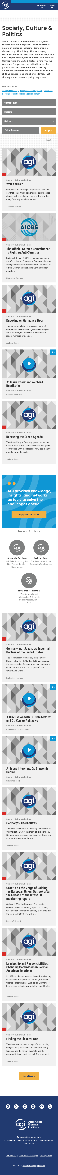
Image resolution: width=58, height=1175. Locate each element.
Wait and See (14, 184)
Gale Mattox (11, 729)
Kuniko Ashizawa (23, 729)
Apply (48, 130)
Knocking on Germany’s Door (25, 321)
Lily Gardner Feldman (14, 278)
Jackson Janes (12, 343)
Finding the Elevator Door (23, 1039)
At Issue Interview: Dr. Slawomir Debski (27, 770)
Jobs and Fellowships (28, 1156)
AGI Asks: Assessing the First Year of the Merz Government (17, 564)
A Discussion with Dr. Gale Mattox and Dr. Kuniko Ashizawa (28, 719)
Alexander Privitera (13, 207)
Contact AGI (11, 1156)
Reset (48, 140)
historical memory (33, 94)
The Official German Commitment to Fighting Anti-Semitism (28, 251)
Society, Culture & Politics (4, 174)
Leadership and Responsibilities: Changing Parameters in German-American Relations (28, 967)
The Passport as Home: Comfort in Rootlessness (41, 562)
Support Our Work (29, 514)
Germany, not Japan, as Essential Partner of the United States (28, 650)
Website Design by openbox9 (34, 1166)
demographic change (10, 90)
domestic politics (18, 94)
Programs (41, 5)
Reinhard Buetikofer (14, 395)
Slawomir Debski (13, 781)
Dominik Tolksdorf (13, 921)
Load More (29, 1076)
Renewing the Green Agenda (24, 437)
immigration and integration (31, 90)
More (52, 5)
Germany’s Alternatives (21, 823)
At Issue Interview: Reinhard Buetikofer (24, 384)
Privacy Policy (46, 1156)
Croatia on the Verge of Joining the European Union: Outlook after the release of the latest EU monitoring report (28, 893)
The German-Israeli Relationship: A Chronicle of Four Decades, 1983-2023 (29, 598)
